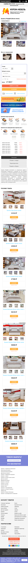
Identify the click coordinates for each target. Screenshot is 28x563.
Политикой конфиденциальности (7, 560)
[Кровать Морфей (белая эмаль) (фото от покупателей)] (7, 57)
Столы (16, 508)
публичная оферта (23, 554)
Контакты (16, 532)
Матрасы (3, 515)
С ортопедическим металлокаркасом (24, 123)
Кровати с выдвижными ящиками (8, 474)
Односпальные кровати (6, 470)
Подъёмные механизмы (20, 518)
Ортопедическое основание (20, 516)
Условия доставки (9, 93)
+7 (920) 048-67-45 (14, 543)
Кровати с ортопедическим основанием (9, 493)
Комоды (2, 518)
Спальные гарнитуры (5, 503)
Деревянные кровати (5, 480)
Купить (20, 142)
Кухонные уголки (18, 504)
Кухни (16, 503)
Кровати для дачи (4, 484)
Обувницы (17, 506)
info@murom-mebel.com (22, 536)
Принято (24, 560)
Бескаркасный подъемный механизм (10, 123)
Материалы (17, 527)
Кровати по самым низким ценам (8, 477)
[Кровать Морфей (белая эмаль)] (14, 31)
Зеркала (16, 510)
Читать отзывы (23, 21)
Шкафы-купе (3, 490)
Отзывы (16, 530)
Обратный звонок (14, 539)
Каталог (2, 530)
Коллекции (3, 504)
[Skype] (18, 545)
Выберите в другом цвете (21, 78)
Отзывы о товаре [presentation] (14, 160)
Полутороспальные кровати (6, 471)
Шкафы (2, 516)
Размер (3, 66)
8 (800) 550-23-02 (9, 4)
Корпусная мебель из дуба (20, 515)
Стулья (16, 511)
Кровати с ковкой (4, 476)
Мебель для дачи (4, 506)
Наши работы (17, 533)
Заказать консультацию (14, 460)
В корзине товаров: (5, 1)
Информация (3, 533)
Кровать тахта (4, 486)
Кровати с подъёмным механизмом (8, 468)
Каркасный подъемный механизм (17, 123)
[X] (13, 545)
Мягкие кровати (4, 513)
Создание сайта (10, 551)
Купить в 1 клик (14, 85)
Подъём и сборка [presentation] (14, 166)
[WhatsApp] (17, 545)
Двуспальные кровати (5, 473)
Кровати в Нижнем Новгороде (7, 492)
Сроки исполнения (21, 93)
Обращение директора (19, 528)
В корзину (14, 89)
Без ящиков (5, 133)
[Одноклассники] (11, 545)
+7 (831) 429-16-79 (14, 542)
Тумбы (2, 520)
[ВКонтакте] (9, 545)
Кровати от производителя (6, 487)
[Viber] (15, 545)
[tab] (14, 157)
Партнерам (3, 528)
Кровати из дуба (18, 513)
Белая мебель (4, 508)
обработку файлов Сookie (12, 558)
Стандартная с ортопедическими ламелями (4, 123)
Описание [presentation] (14, 157)
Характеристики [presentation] (14, 163)
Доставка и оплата (5, 532)
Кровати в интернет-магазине (7, 489)
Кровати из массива (5, 481)
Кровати (2, 511)
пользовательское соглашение (15, 554)
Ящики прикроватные (19, 520)
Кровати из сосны (4, 483)
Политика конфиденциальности (6, 554)
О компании (3, 527)
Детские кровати (4, 478)
